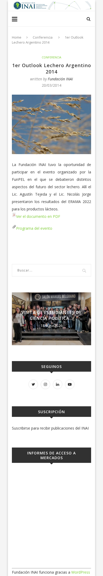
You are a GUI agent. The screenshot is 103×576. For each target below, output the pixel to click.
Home (16, 37)
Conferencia (43, 37)
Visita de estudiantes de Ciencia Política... (51, 315)
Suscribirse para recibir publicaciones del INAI (50, 428)
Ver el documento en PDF (38, 216)
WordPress (80, 572)
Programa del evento (34, 228)
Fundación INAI (60, 78)
